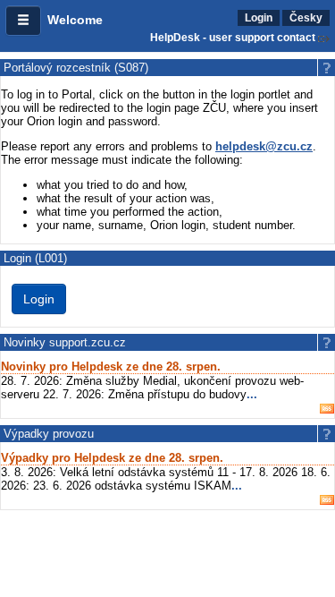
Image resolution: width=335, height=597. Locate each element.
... (252, 394)
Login (258, 18)
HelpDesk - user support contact (232, 37)
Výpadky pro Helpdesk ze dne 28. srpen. (112, 458)
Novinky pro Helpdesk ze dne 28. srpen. (111, 366)
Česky (305, 18)
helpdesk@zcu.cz (264, 146)
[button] (23, 20)
